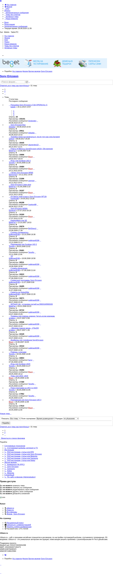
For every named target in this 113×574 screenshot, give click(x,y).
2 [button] (4, 91)
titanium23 (13, 175)
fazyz (30, 360)
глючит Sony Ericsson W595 (22, 173)
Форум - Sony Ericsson (16, 514)
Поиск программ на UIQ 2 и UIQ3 (24, 388)
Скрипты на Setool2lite (20, 292)
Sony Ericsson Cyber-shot (21, 185)
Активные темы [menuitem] (10, 48)
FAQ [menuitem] (6, 40)
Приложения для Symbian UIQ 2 (24, 244)
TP (12, 256)
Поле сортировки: (28, 419)
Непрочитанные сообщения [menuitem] (15, 26)
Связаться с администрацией (19, 525)
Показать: (5, 419)
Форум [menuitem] (7, 38)
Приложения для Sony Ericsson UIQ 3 (26, 400)
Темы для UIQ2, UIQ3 (19, 376)
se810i (11, 139)
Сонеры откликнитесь (19, 232)
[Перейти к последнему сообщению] (37, 121)
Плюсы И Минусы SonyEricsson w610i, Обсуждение (32, 149)
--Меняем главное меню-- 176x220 (25, 328)
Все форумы (12, 512)
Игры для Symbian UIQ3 (20, 364)
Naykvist (12, 210)
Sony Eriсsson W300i (19, 208)
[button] (5, 93)
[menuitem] (10, 5)
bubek (13, 107)
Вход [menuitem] (6, 22)
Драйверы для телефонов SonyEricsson (27, 340)
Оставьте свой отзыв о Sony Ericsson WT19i (29, 197)
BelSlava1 (32, 228)
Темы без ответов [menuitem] (11, 46)
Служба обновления (19, 268)
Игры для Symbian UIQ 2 (21, 161)
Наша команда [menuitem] (10, 44)
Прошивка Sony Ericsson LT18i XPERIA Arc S (29, 105)
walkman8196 (14, 234)
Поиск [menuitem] (6, 42)
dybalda (12, 127)
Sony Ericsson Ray (18, 125)
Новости (10, 510)
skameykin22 (33, 145)
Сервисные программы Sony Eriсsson (26, 280)
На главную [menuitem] (9, 36)
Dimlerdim (32, 121)
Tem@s (12, 163)
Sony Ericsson (9, 76)
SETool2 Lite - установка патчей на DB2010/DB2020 (32, 304)
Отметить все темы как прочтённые (14, 86)
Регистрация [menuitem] (9, 24)
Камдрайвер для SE (19, 220)
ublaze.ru (10, 508)
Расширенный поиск (15, 523)
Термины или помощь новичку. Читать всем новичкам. (33, 316)
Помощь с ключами (18, 352)
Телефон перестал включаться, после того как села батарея (35, 137)
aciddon (12, 318)
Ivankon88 (15, 199)
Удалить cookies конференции (19, 527)
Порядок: (59, 419)
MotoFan (12, 151)
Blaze (30, 157)
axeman (31, 181)
